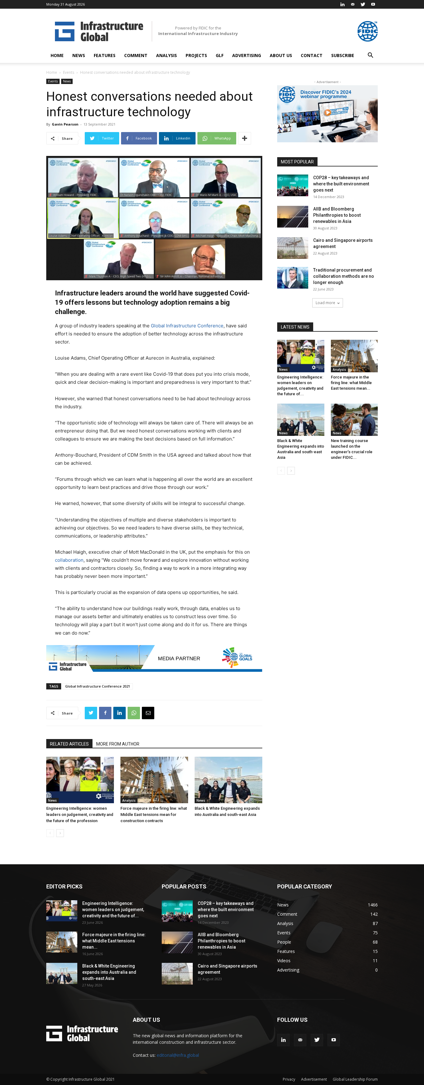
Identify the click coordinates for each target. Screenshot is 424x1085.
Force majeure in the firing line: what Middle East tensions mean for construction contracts (153, 814)
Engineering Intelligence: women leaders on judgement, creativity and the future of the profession (79, 814)
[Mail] (352, 4)
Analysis (166, 55)
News (78, 55)
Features (104, 55)
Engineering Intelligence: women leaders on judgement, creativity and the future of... (113, 909)
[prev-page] (50, 833)
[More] (244, 138)
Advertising (246, 55)
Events (68, 72)
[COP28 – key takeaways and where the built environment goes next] (292, 185)
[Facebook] (105, 713)
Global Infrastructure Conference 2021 (97, 686)
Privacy (289, 1079)
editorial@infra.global (178, 1055)
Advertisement (314, 1079)
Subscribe (342, 55)
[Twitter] (363, 4)
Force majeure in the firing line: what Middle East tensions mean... (351, 383)
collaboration (69, 560)
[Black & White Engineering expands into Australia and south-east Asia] (228, 780)
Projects (196, 55)
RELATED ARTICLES (69, 744)
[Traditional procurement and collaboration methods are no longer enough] (292, 278)
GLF (219, 55)
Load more (325, 302)
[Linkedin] (342, 4)
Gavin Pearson (65, 124)
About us (281, 55)
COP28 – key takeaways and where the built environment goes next (341, 184)
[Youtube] (373, 4)
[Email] (148, 713)
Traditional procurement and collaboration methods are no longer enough (343, 276)
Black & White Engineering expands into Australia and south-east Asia (109, 972)
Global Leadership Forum (355, 1079)
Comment (135, 55)
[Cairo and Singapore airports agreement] (292, 248)
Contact (312, 55)
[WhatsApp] (134, 713)
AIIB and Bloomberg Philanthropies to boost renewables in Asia (337, 215)
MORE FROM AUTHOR (117, 744)
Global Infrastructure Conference (187, 326)
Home (57, 55)
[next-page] (60, 833)
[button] (370, 56)
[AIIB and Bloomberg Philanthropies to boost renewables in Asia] (292, 217)
